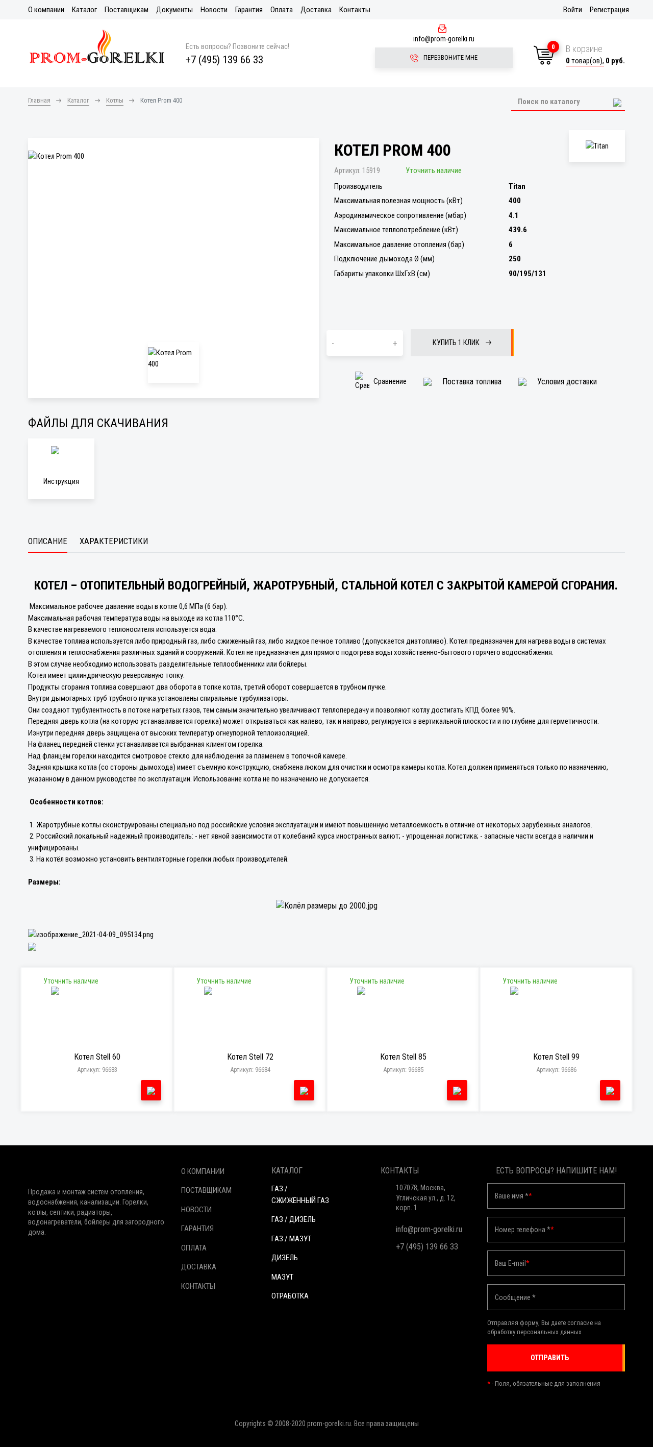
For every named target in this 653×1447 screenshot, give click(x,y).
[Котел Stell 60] (97, 1017)
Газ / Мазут (291, 1238)
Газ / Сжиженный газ (300, 1194)
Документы (174, 9)
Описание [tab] (47, 541)
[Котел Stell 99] (556, 1017)
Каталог (84, 9)
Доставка (316, 9)
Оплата (281, 9)
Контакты (354, 9)
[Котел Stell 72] (250, 1017)
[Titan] (597, 146)
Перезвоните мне (450, 57)
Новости (214, 9)
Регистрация (609, 9)
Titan (517, 186)
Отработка (290, 1296)
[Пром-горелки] (97, 46)
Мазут (282, 1277)
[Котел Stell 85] (403, 1017)
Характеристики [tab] (114, 541)
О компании (46, 9)
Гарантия (249, 9)
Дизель (284, 1257)
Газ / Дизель (293, 1219)
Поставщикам (126, 9)
